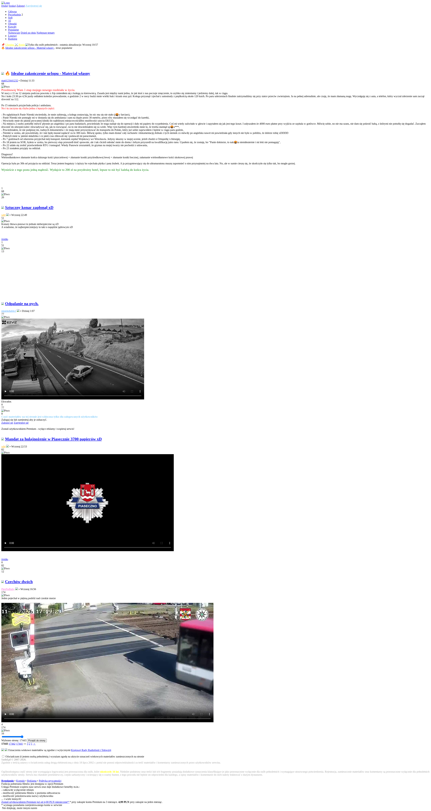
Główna (12, 11)
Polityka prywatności (50, 780)
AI (9, 20)
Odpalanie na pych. (22, 303)
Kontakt (20, 780)
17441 (19, 743)
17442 (12, 743)
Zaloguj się (7, 422)
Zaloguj (20, 5)
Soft (10, 17)
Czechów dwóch (19, 581)
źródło (4, 239)
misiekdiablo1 (8, 311)
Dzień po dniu (28, 32)
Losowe (12, 35)
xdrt (3, 215)
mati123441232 (9, 80)
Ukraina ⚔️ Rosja (15, 44)
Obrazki (12, 23)
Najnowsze (14, 32)
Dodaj (4, 5)
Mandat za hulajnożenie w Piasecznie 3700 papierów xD (53, 439)
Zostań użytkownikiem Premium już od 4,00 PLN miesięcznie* (35, 802)
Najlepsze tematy (46, 32)
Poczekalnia (14, 14)
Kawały (12, 26)
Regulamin (7, 780)
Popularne (13, 29)
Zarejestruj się (33, 5)
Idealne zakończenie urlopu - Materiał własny (29, 47)
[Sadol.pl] (5, 2)
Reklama (32, 780)
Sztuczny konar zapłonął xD (29, 207)
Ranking (12, 38)
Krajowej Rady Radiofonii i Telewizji (91, 750)
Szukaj (12, 5)
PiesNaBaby (8, 589)
